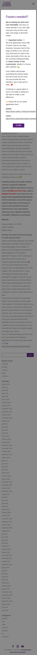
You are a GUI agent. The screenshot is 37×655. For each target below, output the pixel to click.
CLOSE (18, 125)
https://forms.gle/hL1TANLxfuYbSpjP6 (21, 112)
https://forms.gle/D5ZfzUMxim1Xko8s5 (21, 119)
